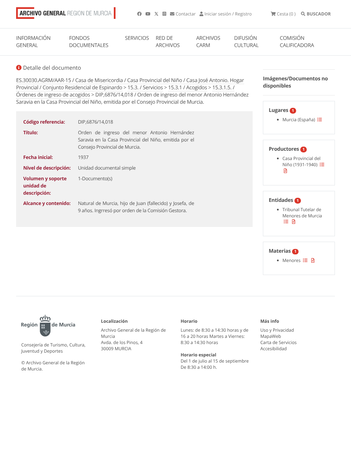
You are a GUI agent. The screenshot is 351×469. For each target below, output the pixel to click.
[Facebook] (140, 14)
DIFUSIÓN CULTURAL (246, 42)
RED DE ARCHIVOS (168, 42)
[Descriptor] (285, 171)
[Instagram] (164, 14)
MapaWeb (271, 336)
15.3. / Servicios (145, 87)
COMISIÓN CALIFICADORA (297, 42)
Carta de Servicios (279, 342)
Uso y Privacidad (277, 330)
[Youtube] (148, 14)
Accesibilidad (274, 348)
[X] (157, 14)
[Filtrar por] (319, 119)
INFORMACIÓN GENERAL (33, 42)
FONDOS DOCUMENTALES (88, 42)
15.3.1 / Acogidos (187, 87)
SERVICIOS (137, 38)
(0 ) (286, 14)
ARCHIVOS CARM (208, 42)
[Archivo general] (66, 12)
